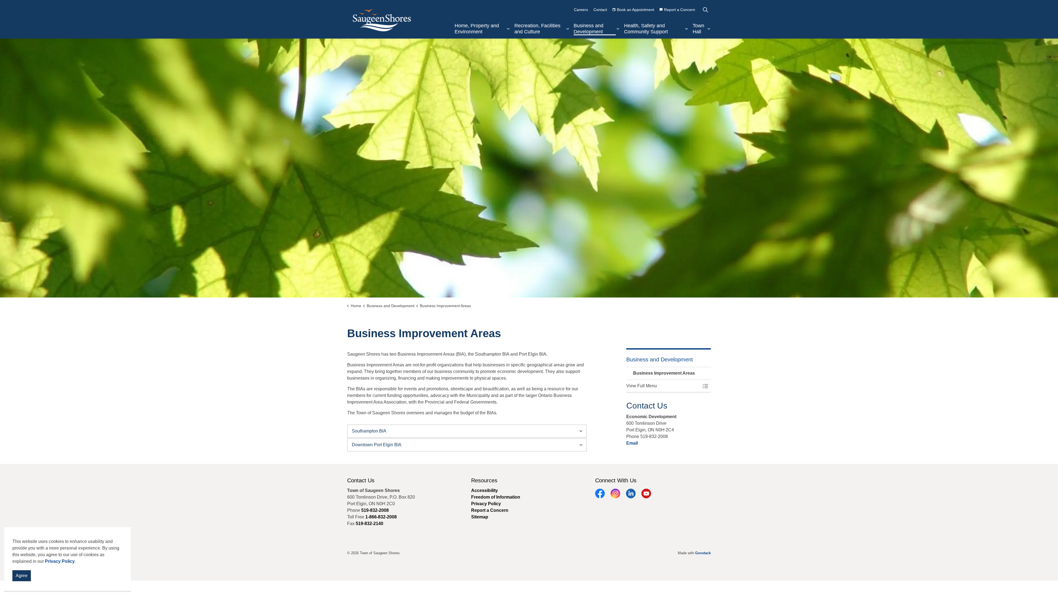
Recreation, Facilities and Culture (537, 28)
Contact (600, 9)
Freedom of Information (495, 497)
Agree (22, 575)
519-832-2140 (369, 523)
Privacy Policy (60, 561)
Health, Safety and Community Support (646, 28)
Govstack (703, 553)
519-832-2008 (375, 510)
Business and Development (588, 28)
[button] (663, 386)
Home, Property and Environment (477, 28)
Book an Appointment (635, 9)
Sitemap (479, 517)
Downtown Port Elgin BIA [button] (376, 444)
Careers (581, 9)
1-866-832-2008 (381, 517)
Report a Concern (679, 9)
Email (632, 443)
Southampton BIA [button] (369, 431)
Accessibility (484, 490)
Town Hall (698, 28)
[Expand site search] (705, 9)
